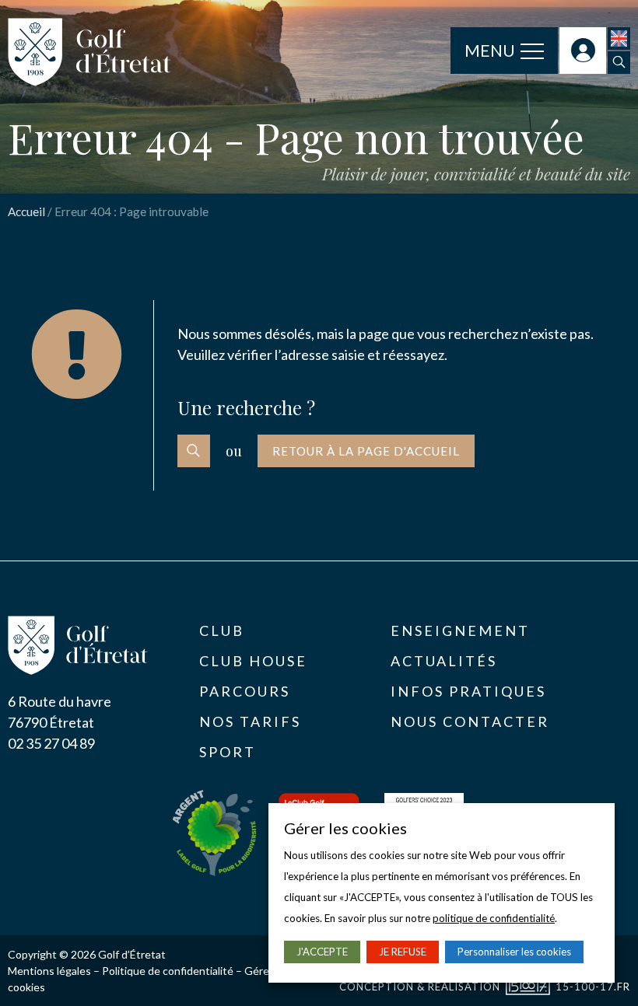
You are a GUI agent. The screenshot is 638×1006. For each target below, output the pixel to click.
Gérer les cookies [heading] (345, 828)
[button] (619, 62)
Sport (227, 751)
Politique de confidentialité (167, 970)
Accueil (26, 211)
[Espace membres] (582, 50)
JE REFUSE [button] (402, 951)
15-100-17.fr (593, 986)
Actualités (444, 660)
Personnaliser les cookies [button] (514, 951)
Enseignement (460, 630)
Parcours (244, 691)
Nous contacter (470, 721)
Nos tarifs (250, 721)
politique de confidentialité (494, 918)
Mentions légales (49, 970)
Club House (253, 660)
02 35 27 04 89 (51, 743)
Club (221, 630)
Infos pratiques (468, 691)
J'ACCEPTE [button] (322, 951)
